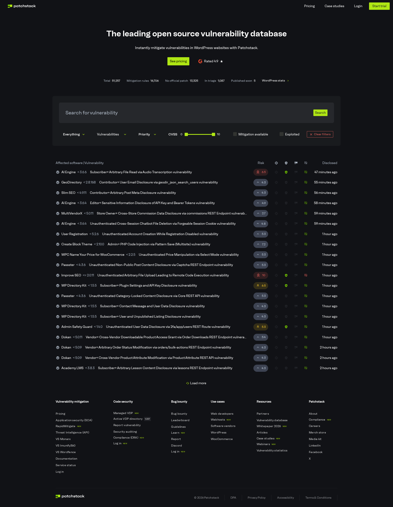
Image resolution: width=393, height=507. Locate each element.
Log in (60, 471)
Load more (198, 383)
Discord (177, 445)
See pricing (178, 61)
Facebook (316, 452)
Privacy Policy (256, 497)
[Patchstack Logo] (21, 6)
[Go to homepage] (70, 497)
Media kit (315, 439)
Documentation (67, 458)
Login (358, 6)
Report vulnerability (127, 425)
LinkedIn (315, 445)
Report (176, 439)
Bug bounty (179, 413)
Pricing (309, 6)
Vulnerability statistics (272, 450)
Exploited (292, 134)
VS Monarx (63, 439)
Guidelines (178, 427)
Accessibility (285, 497)
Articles (262, 432)
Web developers (222, 413)
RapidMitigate (68, 426)
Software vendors (223, 426)
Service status (66, 465)
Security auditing (125, 431)
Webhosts (221, 419)
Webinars (266, 444)
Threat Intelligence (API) (73, 432)
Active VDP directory (131, 419)
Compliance (320, 419)
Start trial (379, 6)
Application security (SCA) (74, 420)
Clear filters (322, 134)
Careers (315, 426)
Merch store (318, 432)
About (313, 413)
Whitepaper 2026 (272, 426)
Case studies (334, 6)
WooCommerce (222, 439)
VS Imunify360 (66, 445)
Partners (263, 413)
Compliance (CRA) (128, 437)
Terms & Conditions (318, 497)
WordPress (219, 432)
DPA (233, 497)
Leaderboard (180, 420)
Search (320, 113)
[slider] (186, 134)
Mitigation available (253, 134)
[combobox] (112, 134)
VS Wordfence (66, 452)
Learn (178, 432)
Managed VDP (126, 413)
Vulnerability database (272, 420)
